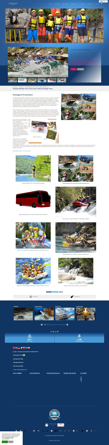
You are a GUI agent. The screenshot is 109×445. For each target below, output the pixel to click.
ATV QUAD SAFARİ (33, 385)
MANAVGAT (49, 396)
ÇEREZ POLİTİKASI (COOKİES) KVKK (71, 377)
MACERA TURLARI (16, 389)
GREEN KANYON (33, 394)
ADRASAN (49, 385)
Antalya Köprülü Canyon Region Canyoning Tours (76, 285)
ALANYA (48, 382)
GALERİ (14, 384)
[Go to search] (101, 3)
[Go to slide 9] (53, 324)
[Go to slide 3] (46, 324)
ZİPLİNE (31, 380)
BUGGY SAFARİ (33, 387)
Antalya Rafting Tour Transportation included (33, 183)
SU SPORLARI (16, 393)
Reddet (10, 441)
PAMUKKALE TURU (34, 398)
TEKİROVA (49, 387)
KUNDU (48, 378)
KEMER (48, 384)
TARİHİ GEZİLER (16, 394)
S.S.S (14, 385)
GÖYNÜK (48, 389)
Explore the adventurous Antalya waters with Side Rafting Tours (33, 250)
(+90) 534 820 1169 (18, 355)
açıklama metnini (10, 437)
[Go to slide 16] (62, 324)
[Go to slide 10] (55, 324)
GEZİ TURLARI (16, 387)
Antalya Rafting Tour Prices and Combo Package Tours (76, 183)
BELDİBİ (48, 391)
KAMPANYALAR (16, 380)
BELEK (48, 393)
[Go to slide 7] (51, 324)
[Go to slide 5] (48, 324)
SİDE (48, 400)
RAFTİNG (32, 377)
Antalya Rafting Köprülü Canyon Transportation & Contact (33, 214)
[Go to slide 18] (65, 324)
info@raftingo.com (86, 379)
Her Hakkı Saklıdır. (60, 435)
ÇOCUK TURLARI (16, 396)
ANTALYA (48, 377)
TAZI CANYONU (33, 382)
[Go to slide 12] (57, 324)
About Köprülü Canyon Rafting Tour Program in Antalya (75, 218)
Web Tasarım (57, 440)
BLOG (14, 382)
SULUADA (32, 391)
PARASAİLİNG (32, 396)
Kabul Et (4, 441)
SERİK (48, 398)
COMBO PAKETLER (17, 378)
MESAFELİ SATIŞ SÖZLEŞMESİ (70, 382)
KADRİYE (48, 380)
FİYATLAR (15, 400)
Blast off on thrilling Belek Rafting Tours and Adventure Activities (33, 285)
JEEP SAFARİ (32, 384)
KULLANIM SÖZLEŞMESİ (69, 380)
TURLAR (14, 377)
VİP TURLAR (32, 400)
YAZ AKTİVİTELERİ (17, 398)
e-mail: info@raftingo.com (20, 369)
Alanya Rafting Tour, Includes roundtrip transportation (76, 254)
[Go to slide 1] (43, 324)
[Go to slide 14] (60, 324)
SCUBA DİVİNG (33, 389)
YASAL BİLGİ (66, 378)
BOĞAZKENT (49, 394)
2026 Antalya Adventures (50, 435)
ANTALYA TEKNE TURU (34, 393)
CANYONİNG (32, 378)
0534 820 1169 (85, 376)
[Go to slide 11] (56, 324)
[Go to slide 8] (52, 324)
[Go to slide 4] (47, 324)
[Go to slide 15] (61, 324)
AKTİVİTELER (15, 391)
